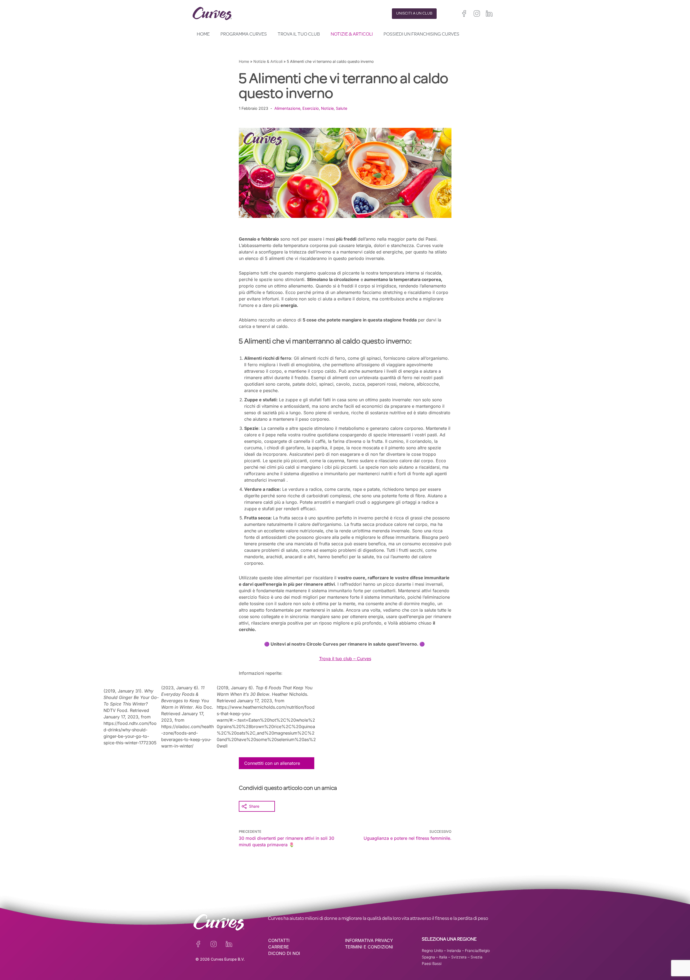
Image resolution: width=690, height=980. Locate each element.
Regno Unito (432, 950)
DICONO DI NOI (284, 953)
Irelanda (454, 950)
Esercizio (310, 108)
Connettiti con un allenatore (272, 763)
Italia (443, 957)
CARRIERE (278, 947)
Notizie (327, 108)
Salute (341, 108)
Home (203, 34)
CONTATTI (278, 940)
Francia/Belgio (477, 950)
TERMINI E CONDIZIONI (369, 947)
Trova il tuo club (299, 34)
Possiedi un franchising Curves (421, 34)
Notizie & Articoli (352, 34)
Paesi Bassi (431, 963)
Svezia (476, 957)
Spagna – (430, 957)
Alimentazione (287, 108)
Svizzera (459, 957)
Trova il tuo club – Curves (345, 658)
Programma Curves (243, 34)
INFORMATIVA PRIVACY (369, 940)
